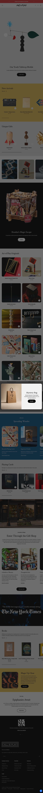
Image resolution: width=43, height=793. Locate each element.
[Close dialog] (40, 385)
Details (31, 401)
